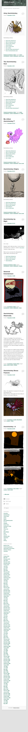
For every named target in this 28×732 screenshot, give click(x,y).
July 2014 (6, 566)
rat (19, 113)
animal (20, 54)
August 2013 (6, 579)
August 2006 (6, 699)
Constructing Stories (8, 547)
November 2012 (7, 592)
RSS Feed (8, 501)
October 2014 (6, 564)
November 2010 (7, 626)
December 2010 (7, 624)
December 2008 (7, 659)
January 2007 (6, 692)
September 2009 (7, 646)
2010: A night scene (10, 46)
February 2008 (7, 673)
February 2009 (7, 656)
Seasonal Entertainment (8, 272)
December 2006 (7, 693)
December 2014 (7, 562)
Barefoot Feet (6, 545)
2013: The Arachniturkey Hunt (12, 50)
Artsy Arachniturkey (10, 13)
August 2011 (6, 613)
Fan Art (5, 522)
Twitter (7, 504)
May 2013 (5, 583)
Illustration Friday (7, 526)
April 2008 (6, 670)
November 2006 (7, 695)
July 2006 (6, 700)
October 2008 (6, 662)
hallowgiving (15, 56)
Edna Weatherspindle (8, 520)
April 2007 (6, 687)
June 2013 (6, 582)
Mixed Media (19, 419)
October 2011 (6, 610)
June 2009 (6, 650)
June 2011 (6, 616)
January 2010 (6, 640)
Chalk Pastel (6, 516)
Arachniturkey (10, 54)
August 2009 (6, 647)
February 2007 (7, 690)
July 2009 (6, 649)
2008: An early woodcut (10, 43)
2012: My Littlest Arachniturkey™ (12, 49)
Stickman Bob (7, 536)
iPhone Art (6, 529)
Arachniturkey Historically (8, 314)
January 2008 (6, 675)
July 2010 (6, 632)
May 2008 (5, 669)
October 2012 (6, 593)
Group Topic (6, 524)
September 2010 (7, 629)
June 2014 (6, 567)
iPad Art (5, 527)
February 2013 (7, 587)
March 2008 (6, 672)
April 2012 (6, 602)
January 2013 (6, 589)
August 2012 (6, 596)
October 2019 (6, 556)
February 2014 (7, 572)
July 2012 (6, 597)
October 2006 (6, 696)
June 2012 (6, 599)
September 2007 (7, 680)
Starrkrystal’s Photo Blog (9, 548)
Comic (14, 488)
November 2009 (7, 643)
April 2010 (6, 636)
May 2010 (5, 635)
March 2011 (6, 620)
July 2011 (6, 614)
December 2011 (7, 607)
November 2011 (7, 609)
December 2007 (7, 676)
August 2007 (6, 682)
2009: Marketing (9, 45)
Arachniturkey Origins (11, 169)
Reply (21, 113)
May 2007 (5, 686)
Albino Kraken (9, 2)
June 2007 (6, 685)
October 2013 (6, 576)
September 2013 (7, 577)
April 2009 (6, 653)
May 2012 (5, 600)
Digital (14, 54)
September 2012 (7, 594)
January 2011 (6, 623)
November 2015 (7, 559)
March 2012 (6, 603)
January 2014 (6, 573)
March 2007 (6, 689)
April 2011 (6, 619)
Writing (18, 363)
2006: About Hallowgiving (11, 40)
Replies (20, 266)
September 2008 (7, 663)
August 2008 (6, 665)
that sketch (22, 247)
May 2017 (5, 557)
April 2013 (6, 584)
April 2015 (6, 560)
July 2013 (6, 580)
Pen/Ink (14, 363)
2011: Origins (8, 47)
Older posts (6, 494)
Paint (5, 533)
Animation (6, 513)
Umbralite (6, 551)
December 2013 (7, 574)
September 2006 (7, 697)
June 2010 (6, 633)
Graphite (15, 419)
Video (5, 539)
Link (4, 530)
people (11, 365)
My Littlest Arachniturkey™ (9, 120)
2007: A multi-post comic (11, 42)
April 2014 (6, 570)
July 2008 (6, 666)
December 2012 (7, 590)
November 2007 (7, 677)
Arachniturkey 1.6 (10, 426)
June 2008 (6, 667)
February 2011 (7, 622)
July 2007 (6, 683)
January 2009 (6, 657)
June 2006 (6, 702)
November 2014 (7, 563)
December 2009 (7, 642)
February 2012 (7, 604)
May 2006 (5, 703)
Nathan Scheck (16, 707)
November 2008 (7, 660)
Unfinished (6, 537)
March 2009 (6, 654)
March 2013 (6, 586)
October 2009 (6, 644)
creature (11, 56)
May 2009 (5, 652)
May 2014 (5, 569)
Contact (7, 499)
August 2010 (6, 630)
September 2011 (7, 612)
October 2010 (6, 627)
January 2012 (6, 606)
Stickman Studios (7, 549)
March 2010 (6, 637)
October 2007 (6, 679)
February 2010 (7, 639)
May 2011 (5, 617)
